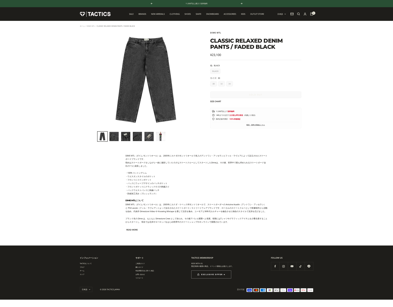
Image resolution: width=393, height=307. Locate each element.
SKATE (198, 14)
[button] (298, 14)
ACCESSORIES (230, 14)
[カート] (311, 14)
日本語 (280, 14)
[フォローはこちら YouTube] (292, 266)
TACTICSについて (86, 263)
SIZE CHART (215, 101)
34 (229, 83)
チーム (82, 271)
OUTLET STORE (257, 14)
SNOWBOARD (212, 14)
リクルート (139, 278)
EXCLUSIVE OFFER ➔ (213, 274)
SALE (131, 14)
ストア (82, 274)
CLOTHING (175, 14)
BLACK (215, 71)
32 (221, 83)
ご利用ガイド (140, 263)
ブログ (82, 267)
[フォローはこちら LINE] (309, 266)
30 (213, 83)
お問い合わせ (140, 274)
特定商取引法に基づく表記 (145, 271)
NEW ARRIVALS (158, 14)
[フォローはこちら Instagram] (283, 266)
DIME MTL (91, 26)
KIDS (243, 14)
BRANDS (142, 14)
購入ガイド (139, 267)
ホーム (82, 26)
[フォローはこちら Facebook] (275, 266)
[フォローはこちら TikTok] (300, 266)
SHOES (188, 14)
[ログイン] (305, 14)
